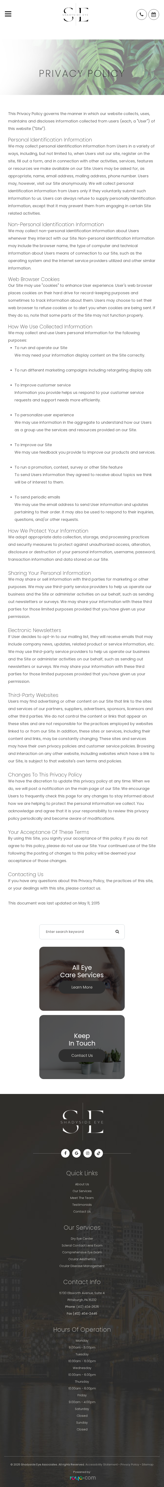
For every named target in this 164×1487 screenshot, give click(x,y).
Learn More (82, 987)
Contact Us (82, 1055)
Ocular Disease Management (82, 1266)
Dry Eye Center (82, 1238)
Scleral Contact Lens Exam (82, 1245)
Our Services (82, 1191)
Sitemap (148, 1464)
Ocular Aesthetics (82, 1259)
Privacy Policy (129, 1464)
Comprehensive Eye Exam (82, 1252)
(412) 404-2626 (87, 1307)
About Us (82, 1184)
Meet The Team (82, 1198)
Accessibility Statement (101, 1464)
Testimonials (82, 1205)
